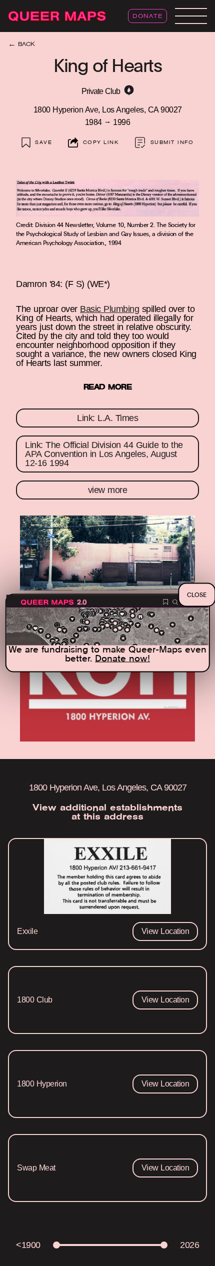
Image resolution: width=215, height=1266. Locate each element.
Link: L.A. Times (107, 418)
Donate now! (122, 658)
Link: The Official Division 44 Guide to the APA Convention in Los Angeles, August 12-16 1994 (104, 454)
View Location (166, 931)
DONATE (147, 17)
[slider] (56, 1245)
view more (108, 490)
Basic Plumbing (109, 309)
